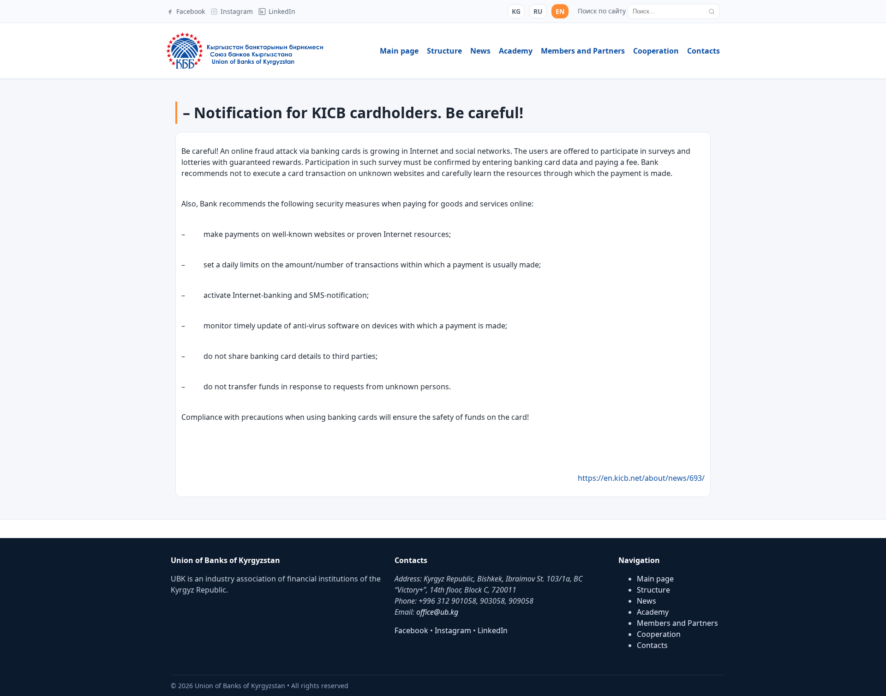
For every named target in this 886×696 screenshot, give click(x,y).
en (560, 11)
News (480, 51)
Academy (516, 51)
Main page (399, 51)
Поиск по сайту (602, 10)
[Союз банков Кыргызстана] (244, 50)
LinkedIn (493, 630)
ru (538, 11)
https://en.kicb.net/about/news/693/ (641, 478)
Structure (444, 51)
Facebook (411, 630)
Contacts (703, 51)
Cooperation (656, 51)
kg (516, 11)
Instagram (453, 630)
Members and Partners (583, 51)
